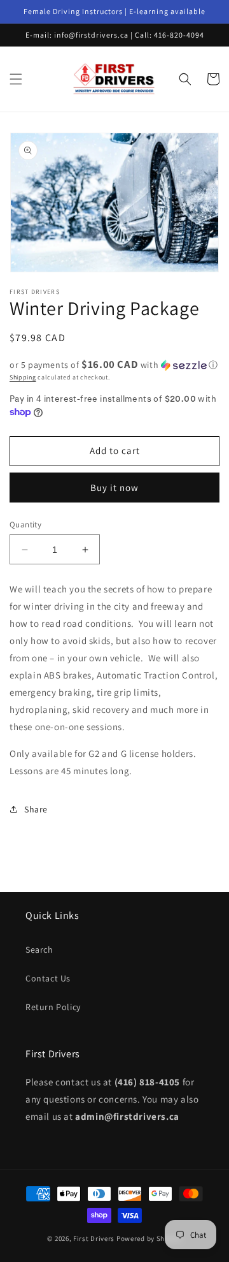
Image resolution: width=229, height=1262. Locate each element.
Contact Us (48, 978)
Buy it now (114, 487)
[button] (16, 79)
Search (39, 949)
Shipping (23, 377)
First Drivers (93, 1238)
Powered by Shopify (149, 1238)
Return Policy (53, 1007)
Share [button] (36, 809)
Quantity (25, 524)
